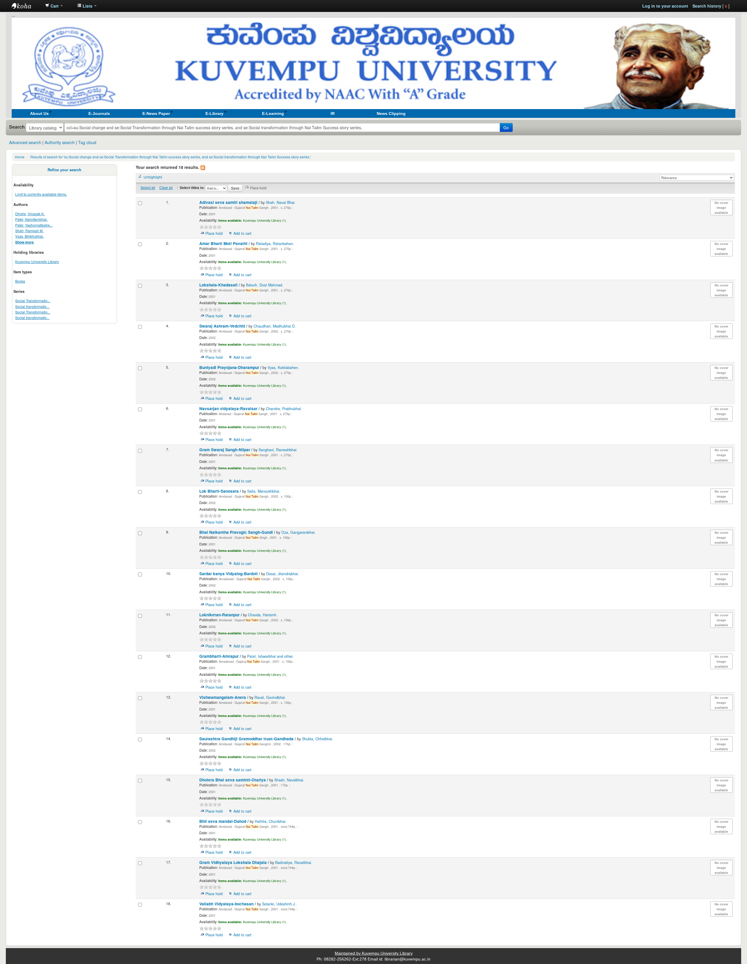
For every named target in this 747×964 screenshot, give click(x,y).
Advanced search (25, 142)
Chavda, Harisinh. (262, 614)
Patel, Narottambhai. (31, 219)
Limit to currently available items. (41, 194)
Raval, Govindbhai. (270, 697)
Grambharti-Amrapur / (220, 656)
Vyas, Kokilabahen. (283, 367)
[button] (54, 6)
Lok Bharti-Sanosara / (220, 491)
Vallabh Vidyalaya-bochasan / (228, 904)
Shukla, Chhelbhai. (317, 738)
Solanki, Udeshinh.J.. (279, 904)
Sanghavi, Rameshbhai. (278, 449)
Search (17, 127)
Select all (148, 187)
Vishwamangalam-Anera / (224, 697)
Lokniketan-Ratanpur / (221, 614)
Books (20, 281)
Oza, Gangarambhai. (298, 532)
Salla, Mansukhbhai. (263, 491)
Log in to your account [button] (665, 6)
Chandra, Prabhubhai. (284, 408)
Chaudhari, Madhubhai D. (275, 326)
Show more (24, 242)
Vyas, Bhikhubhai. (29, 236)
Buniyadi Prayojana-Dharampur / (231, 367)
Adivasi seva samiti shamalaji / (230, 202)
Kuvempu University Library (37, 261)
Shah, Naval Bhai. (281, 202)
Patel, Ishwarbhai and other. (270, 656)
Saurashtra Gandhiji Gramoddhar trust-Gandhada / (248, 738)
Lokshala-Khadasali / (220, 285)
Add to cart (242, 233)
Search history (706, 6)
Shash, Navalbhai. (289, 780)
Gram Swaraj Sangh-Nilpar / (226, 449)
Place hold (214, 233)
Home (20, 156)
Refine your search (64, 169)
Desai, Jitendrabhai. (282, 573)
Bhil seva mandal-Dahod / (224, 821)
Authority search (60, 142)
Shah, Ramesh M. (29, 230)
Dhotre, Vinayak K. (30, 213)
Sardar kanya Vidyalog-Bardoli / (230, 573)
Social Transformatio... (32, 300)
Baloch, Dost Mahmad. (264, 285)
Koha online (26, 6)
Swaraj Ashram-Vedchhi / (224, 326)
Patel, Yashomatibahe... (34, 225)
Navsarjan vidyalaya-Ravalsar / (230, 408)
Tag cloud (87, 142)
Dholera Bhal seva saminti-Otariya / (234, 780)
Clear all (166, 187)
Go (506, 127)
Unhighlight (153, 176)
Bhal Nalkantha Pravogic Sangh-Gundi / (237, 532)
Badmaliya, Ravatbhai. (293, 862)
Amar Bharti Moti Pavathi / (225, 243)
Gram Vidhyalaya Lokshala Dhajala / (234, 862)
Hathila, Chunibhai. (271, 821)
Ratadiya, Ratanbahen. (275, 243)
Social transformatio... (32, 306)
